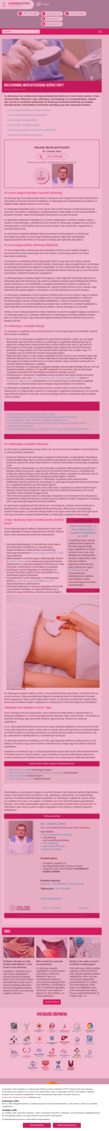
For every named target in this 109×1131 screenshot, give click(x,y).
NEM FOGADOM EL (67, 1125)
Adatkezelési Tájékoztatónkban (15, 1097)
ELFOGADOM (36, 1125)
